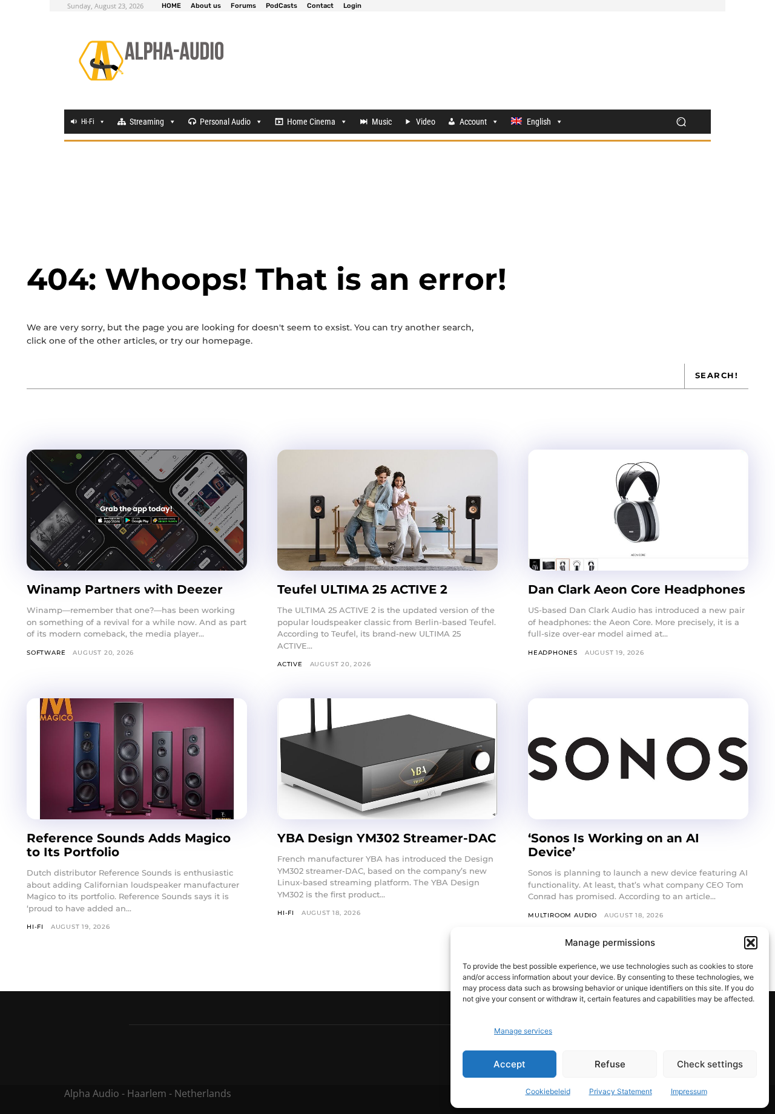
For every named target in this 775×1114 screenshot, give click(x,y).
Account (473, 121)
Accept (509, 1064)
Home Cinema (311, 121)
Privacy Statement (620, 1091)
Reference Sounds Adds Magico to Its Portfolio (129, 845)
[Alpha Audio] (151, 60)
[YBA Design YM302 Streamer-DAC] (387, 758)
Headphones (553, 653)
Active (290, 664)
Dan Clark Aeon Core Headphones (636, 589)
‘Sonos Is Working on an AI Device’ (613, 845)
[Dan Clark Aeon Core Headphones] (638, 510)
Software (46, 653)
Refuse (610, 1064)
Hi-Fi (87, 121)
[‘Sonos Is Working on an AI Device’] (638, 758)
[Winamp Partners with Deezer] (137, 510)
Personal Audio (225, 121)
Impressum (689, 1091)
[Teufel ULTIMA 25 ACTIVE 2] (387, 510)
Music (382, 121)
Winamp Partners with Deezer (125, 589)
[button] (751, 943)
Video (425, 121)
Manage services (523, 1030)
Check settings (710, 1064)
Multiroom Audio (562, 915)
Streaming (147, 121)
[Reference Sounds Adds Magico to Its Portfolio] (137, 758)
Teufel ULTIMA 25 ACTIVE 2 (362, 589)
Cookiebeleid (548, 1091)
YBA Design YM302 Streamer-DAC (386, 838)
